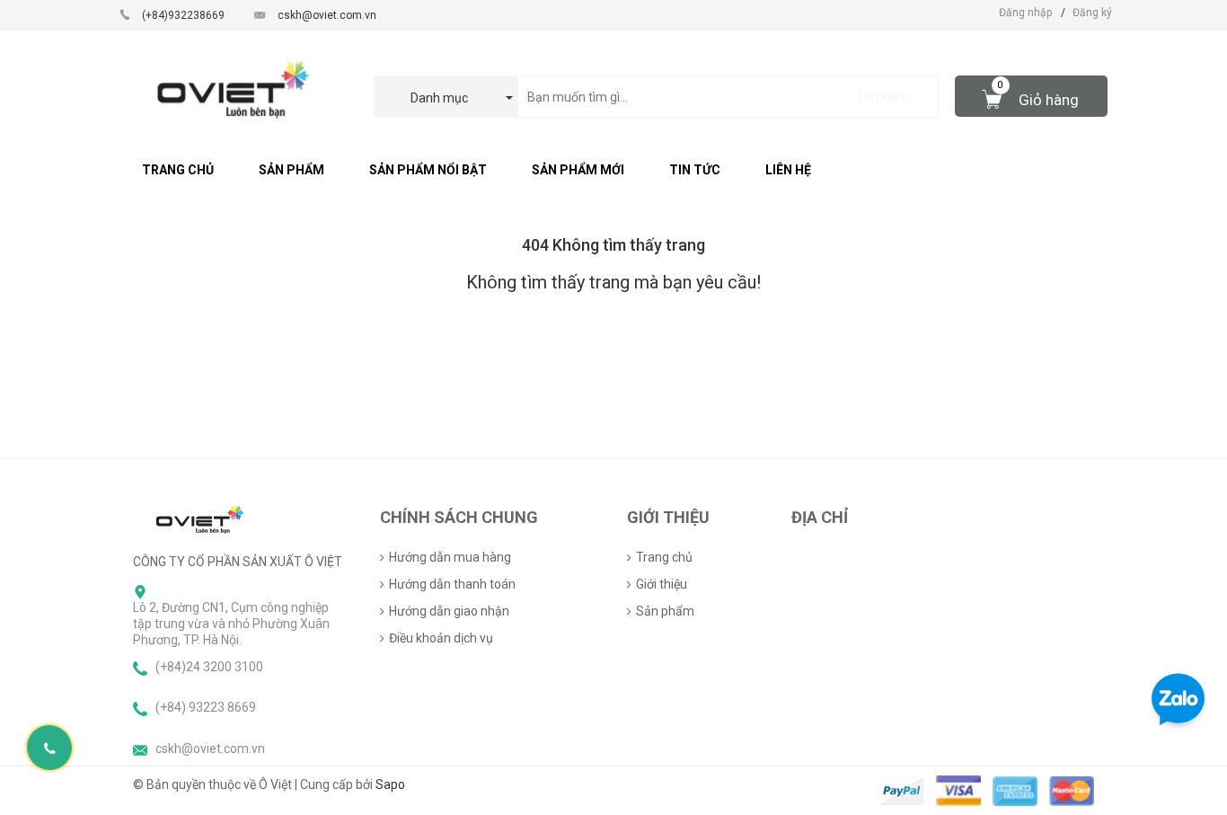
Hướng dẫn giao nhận (449, 611)
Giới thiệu (661, 584)
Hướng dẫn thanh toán (452, 584)
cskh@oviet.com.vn (327, 15)
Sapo (390, 784)
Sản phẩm (665, 611)
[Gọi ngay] (50, 747)
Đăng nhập (1025, 12)
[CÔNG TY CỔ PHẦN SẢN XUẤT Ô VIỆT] (200, 518)
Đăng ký (1092, 12)
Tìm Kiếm (882, 97)
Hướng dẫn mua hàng (450, 557)
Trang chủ (664, 557)
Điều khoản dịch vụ (441, 638)
